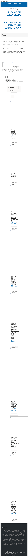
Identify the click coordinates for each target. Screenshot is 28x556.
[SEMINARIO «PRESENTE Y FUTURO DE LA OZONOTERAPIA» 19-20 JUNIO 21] (14, 425)
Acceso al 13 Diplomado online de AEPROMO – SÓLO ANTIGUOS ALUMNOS (13, 506)
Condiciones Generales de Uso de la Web (15, 552)
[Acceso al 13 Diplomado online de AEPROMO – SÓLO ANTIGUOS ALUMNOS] (14, 476)
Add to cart (13, 143)
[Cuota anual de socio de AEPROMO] (14, 114)
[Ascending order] (19, 87)
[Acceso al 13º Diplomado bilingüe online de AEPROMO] (14, 252)
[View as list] (12, 96)
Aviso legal (7, 76)
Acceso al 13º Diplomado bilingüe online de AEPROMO (13, 280)
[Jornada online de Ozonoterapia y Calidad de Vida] (14, 373)
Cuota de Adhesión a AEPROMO (13, 174)
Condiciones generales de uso (12, 78)
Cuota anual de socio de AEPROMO (13, 131)
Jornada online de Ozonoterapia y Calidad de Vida (14, 404)
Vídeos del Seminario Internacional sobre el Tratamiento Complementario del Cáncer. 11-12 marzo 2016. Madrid (15, 331)
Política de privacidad (10, 80)
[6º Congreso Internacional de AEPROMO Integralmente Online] (14, 196)
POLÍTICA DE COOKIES (10, 554)
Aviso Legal (7, 551)
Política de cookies (9, 79)
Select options (13, 229)
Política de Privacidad (10, 555)
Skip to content (4, 1)
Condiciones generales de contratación (14, 81)
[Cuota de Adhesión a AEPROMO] (14, 157)
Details (16, 142)
